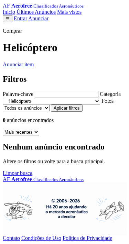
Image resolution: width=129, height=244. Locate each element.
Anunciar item (18, 64)
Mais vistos (69, 12)
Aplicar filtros (67, 108)
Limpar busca (17, 173)
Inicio (9, 12)
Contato (11, 238)
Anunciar (38, 18)
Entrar (20, 18)
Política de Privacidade (87, 238)
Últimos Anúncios (36, 12)
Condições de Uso (41, 238)
